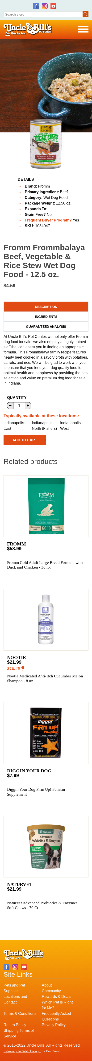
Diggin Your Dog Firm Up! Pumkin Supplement (36, 791)
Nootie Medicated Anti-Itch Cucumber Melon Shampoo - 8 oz (45, 678)
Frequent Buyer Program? (48, 220)
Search (85, 14)
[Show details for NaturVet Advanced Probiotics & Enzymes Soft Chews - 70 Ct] (46, 846)
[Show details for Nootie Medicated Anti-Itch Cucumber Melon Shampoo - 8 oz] (46, 619)
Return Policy (15, 1025)
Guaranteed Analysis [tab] (46, 326)
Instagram (45, 6)
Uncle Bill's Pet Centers (28, 29)
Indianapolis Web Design (22, 1051)
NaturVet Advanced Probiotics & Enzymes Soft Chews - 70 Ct (42, 905)
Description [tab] (46, 307)
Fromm (44, 186)
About (47, 985)
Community (51, 991)
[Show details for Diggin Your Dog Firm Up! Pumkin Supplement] (46, 733)
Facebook (36, 6)
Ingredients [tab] (46, 317)
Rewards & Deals (56, 997)
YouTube (53, 6)
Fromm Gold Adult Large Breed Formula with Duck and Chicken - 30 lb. (45, 564)
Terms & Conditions (20, 1014)
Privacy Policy (54, 1025)
